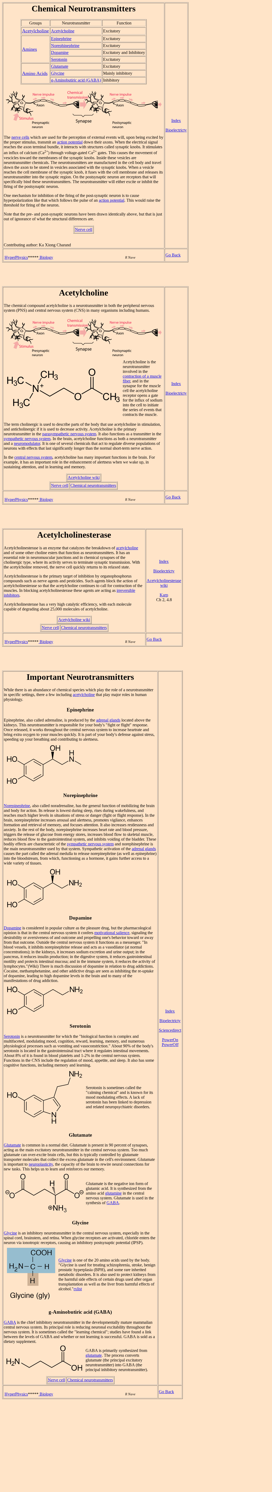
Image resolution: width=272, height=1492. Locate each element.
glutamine (113, 1193)
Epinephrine (61, 38)
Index (176, 120)
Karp (164, 595)
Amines (29, 49)
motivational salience (111, 932)
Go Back (173, 255)
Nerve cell (83, 229)
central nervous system (33, 457)
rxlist (78, 1289)
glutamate (94, 1355)
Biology (46, 257)
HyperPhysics (16, 257)
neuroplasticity (41, 1164)
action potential (70, 142)
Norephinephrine (65, 45)
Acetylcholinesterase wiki (164, 583)
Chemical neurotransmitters (93, 485)
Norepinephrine (17, 805)
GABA (113, 1202)
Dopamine (60, 52)
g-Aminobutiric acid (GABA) (76, 80)
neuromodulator (27, 443)
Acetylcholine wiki (84, 477)
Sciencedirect (170, 1030)
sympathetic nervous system (27, 438)
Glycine (57, 73)
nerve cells (20, 137)
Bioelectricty (176, 130)
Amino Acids (35, 73)
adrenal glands (108, 720)
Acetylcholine (35, 30)
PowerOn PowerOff (170, 1042)
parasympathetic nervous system (69, 434)
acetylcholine (127, 548)
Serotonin (59, 59)
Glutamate (59, 66)
